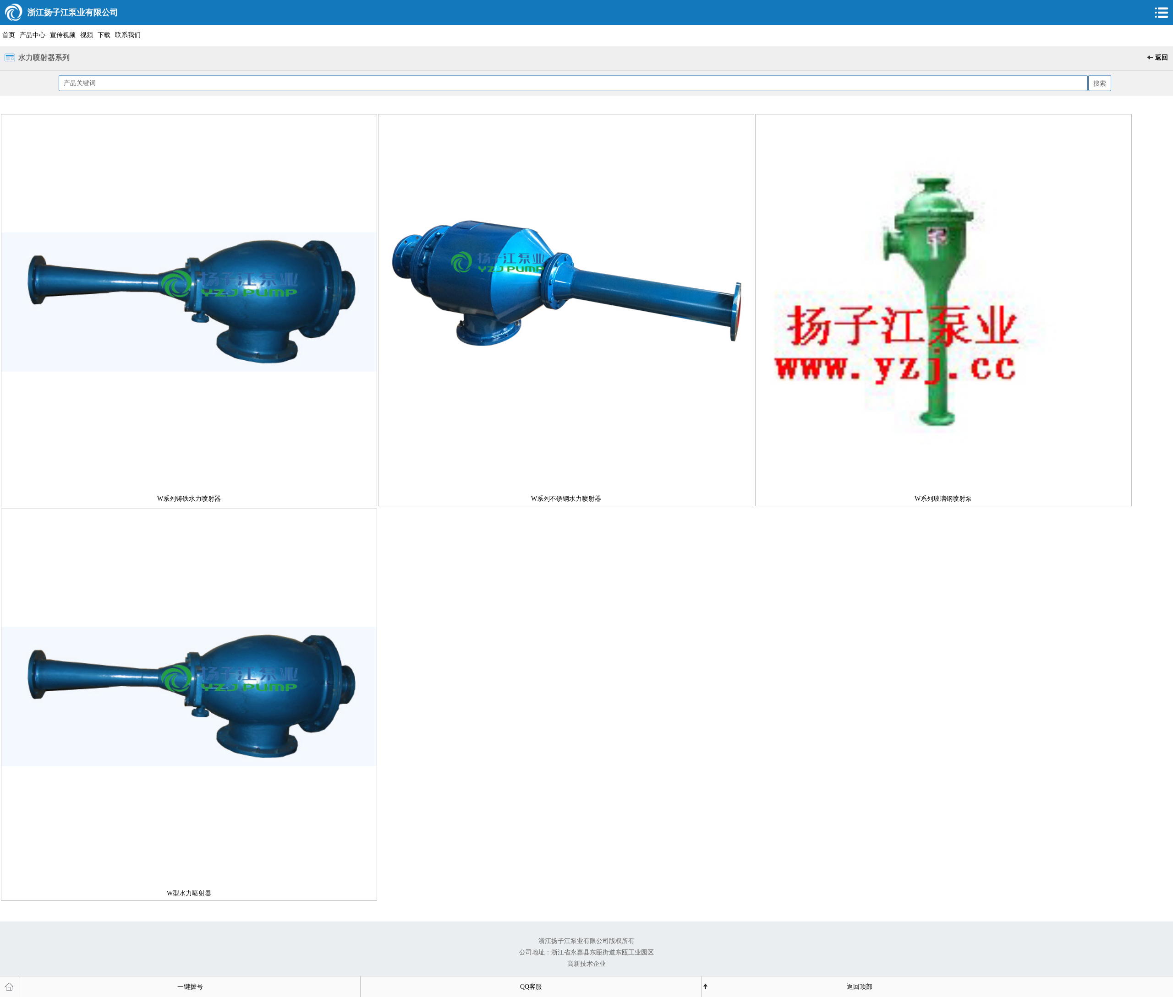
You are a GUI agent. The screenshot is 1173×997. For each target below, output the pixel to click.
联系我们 (128, 35)
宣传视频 (63, 35)
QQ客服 (531, 986)
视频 (86, 35)
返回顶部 (859, 986)
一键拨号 (190, 986)
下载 (104, 35)
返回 (1161, 57)
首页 (8, 35)
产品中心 (32, 35)
